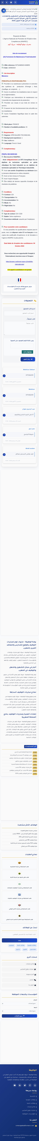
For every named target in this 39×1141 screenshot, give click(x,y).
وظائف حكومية (30, 1100)
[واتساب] (35, 1085)
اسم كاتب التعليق (29, 309)
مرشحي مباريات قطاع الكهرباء (29, 830)
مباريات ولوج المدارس (26, 969)
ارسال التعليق (26, 359)
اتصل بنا (31, 985)
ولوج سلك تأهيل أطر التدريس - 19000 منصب (25, 834)
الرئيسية (32, 1096)
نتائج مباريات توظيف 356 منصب (25, 767)
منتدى (31, 980)
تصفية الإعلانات (18, 1016)
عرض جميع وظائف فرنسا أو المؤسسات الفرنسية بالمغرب (19, 288)
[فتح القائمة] (2, 2)
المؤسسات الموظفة (28, 1114)
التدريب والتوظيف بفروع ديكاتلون (25, 761)
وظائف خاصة (31, 1103)
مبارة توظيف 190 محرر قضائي (29, 846)
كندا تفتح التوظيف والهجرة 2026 (25, 774)
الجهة (35, 1007)
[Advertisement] (19, 552)
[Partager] (3, 10)
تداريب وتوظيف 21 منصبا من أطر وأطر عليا (23, 755)
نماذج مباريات (30, 964)
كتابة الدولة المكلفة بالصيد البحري (25, 752)
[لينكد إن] (20, 1085)
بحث (19, 940)
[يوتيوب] (15, 1085)
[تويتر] (25, 1085)
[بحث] (15, 2)
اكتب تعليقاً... (30, 319)
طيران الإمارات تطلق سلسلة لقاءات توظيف (22, 758)
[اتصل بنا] (11, 2)
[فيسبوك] (30, 1085)
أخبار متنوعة (30, 974)
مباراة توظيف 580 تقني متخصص (28, 840)
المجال (35, 1000)
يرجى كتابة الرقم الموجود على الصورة (22, 341)
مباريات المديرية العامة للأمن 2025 (28, 837)
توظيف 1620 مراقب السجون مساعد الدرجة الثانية (24, 843)
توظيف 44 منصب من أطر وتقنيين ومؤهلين (22, 770)
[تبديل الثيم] (6, 2)
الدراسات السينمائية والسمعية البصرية (24, 764)
